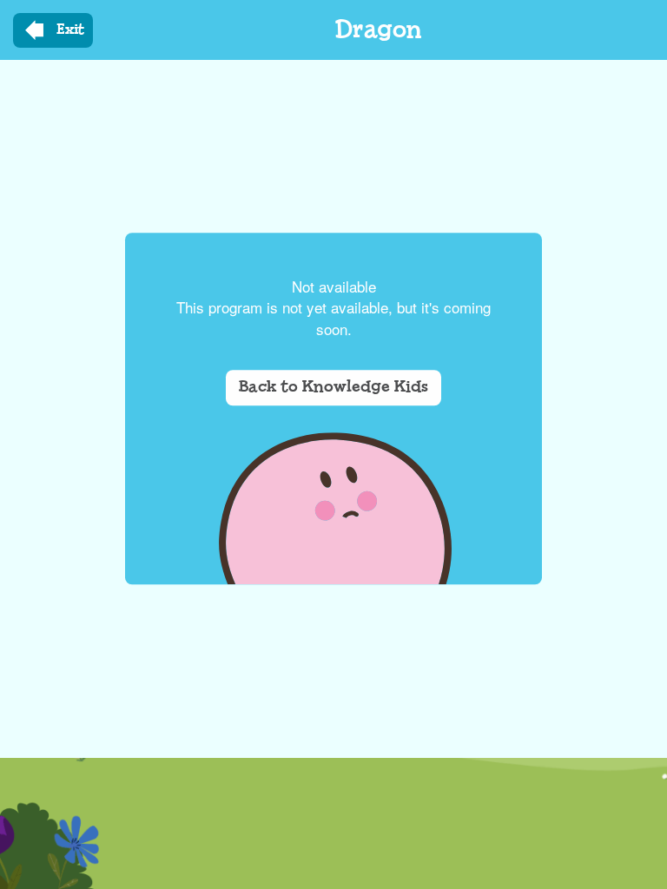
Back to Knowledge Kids (333, 387)
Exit (70, 30)
